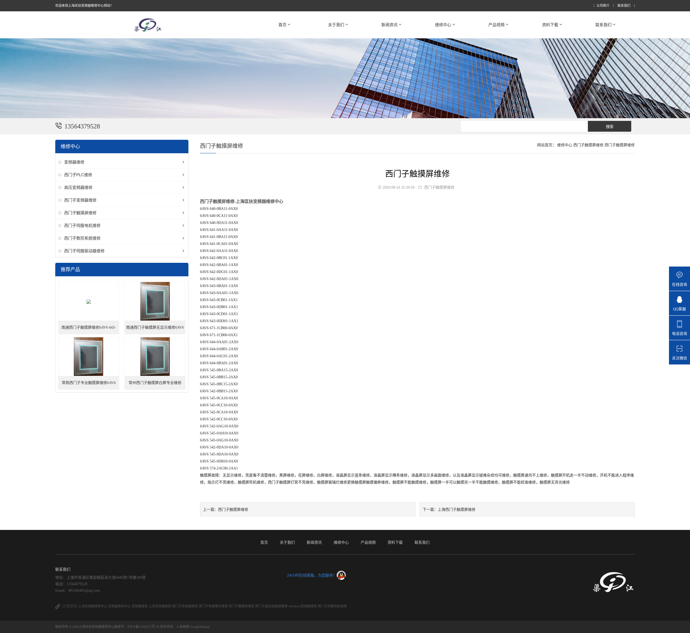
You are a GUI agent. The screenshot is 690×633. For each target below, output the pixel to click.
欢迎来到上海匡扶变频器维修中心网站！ (84, 6)
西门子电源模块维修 (214, 606)
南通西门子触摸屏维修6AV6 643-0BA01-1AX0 (88, 329)
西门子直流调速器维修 (271, 606)
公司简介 (602, 6)
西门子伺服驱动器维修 (84, 251)
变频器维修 (74, 162)
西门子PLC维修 (78, 174)
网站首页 (544, 145)
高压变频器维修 (78, 187)
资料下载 (550, 24)
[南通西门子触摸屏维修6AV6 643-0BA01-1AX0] (88, 301)
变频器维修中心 (120, 606)
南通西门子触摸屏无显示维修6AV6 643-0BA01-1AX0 (155, 329)
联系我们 (623, 6)
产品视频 (496, 24)
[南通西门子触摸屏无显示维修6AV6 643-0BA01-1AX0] (155, 301)
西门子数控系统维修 (82, 238)
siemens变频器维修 (303, 606)
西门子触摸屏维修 (80, 212)
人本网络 (182, 627)
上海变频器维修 (160, 606)
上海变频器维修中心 (93, 606)
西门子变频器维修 (80, 200)
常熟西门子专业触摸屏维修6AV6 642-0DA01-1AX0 (89, 385)
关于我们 (336, 24)
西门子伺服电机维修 (82, 225)
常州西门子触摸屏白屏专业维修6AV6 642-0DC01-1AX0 (155, 385)
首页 (282, 24)
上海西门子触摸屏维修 (456, 509)
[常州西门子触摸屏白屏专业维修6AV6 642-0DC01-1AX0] (155, 356)
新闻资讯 (389, 24)
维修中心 (443, 24)
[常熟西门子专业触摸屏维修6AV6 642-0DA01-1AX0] (88, 356)
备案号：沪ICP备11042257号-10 (137, 627)
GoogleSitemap (200, 627)
